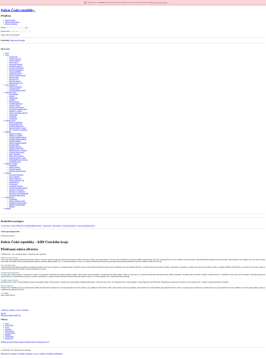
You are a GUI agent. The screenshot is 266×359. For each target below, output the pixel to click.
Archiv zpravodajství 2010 (86, 226)
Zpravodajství (56, 226)
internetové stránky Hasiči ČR (11, 315)
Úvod (7, 323)
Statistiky (8, 335)
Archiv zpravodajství (69, 226)
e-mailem (12, 310)
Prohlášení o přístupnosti (54, 354)
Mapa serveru (14, 40)
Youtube (43, 354)
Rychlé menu (5, 31)
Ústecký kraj (47, 226)
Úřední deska (9, 336)
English (22, 40)
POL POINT (9, 325)
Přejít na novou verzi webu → (159, 2)
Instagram (29, 354)
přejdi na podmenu (11, 24)
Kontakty (8, 329)
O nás (7, 327)
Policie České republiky (17, 10)
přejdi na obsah (10, 20)
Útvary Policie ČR (17, 226)
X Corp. (18, 310)
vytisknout (4, 310)
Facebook (25, 310)
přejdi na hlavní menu (12, 22)
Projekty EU (9, 338)
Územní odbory (10, 333)
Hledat (3, 27)
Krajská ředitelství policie (33, 226)
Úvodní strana (5, 226)
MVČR (3, 313)
